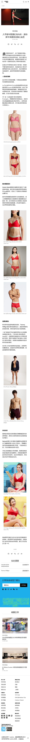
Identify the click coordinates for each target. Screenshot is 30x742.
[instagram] (8, 589)
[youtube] (7, 715)
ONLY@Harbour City (20, 697)
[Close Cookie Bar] (28, 738)
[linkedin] (4, 717)
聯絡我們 (17, 721)
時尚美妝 (5, 635)
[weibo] (11, 589)
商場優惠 (3, 697)
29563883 (25, 570)
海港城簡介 (18, 716)
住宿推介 (3, 710)
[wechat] (14, 589)
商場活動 (3, 695)
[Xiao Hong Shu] (7, 717)
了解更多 (21, 739)
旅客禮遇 (3, 705)
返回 (3, 6)
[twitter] (5, 589)
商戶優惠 (3, 700)
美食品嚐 (3, 684)
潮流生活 (3, 687)
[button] (23, 1)
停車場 (16, 708)
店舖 (16, 684)
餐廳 (16, 687)
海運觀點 (17, 710)
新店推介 (17, 682)
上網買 (16, 689)
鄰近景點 (3, 708)
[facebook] (3, 589)
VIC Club (17, 695)
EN (26, 2)
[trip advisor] (17, 589)
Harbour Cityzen (19, 700)
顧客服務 (17, 705)
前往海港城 (18, 718)
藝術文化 (3, 689)
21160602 (25, 564)
